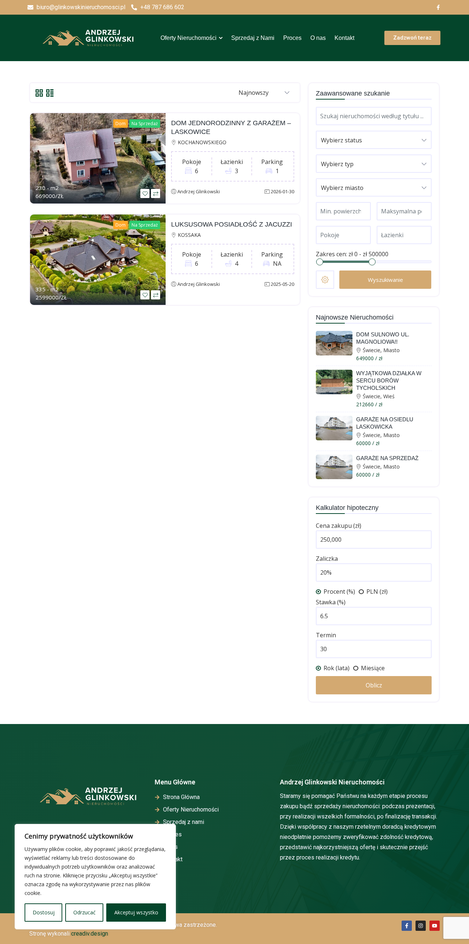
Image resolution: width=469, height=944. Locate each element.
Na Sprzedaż (145, 123)
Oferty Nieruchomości (188, 38)
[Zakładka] (144, 193)
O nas (318, 38)
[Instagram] (421, 926)
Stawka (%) (331, 602)
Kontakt (344, 38)
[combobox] (264, 93)
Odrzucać (84, 912)
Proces (292, 38)
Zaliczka (327, 559)
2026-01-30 (282, 191)
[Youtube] (434, 926)
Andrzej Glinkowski (198, 191)
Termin (326, 635)
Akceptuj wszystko (136, 912)
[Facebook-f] (407, 926)
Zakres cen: (331, 254)
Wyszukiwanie (385, 279)
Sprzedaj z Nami (252, 38)
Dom (120, 123)
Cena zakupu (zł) (338, 526)
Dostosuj (44, 912)
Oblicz (374, 685)
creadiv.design (89, 933)
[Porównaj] (155, 193)
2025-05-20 (282, 284)
